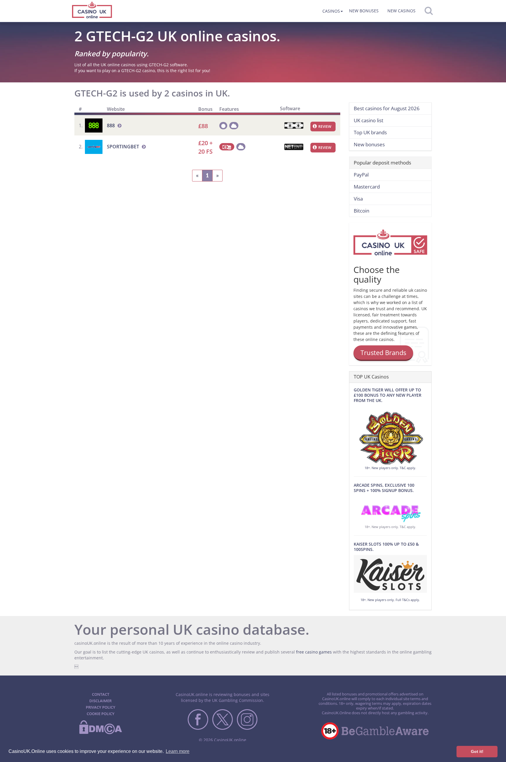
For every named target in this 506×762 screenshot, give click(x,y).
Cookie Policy (100, 713)
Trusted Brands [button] (383, 352)
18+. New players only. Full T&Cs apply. (390, 600)
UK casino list (368, 120)
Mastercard (367, 186)
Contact (100, 694)
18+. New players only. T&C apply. (390, 468)
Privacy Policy (100, 707)
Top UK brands (370, 132)
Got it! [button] (477, 751)
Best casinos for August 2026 (387, 108)
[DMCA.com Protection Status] (100, 733)
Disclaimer (100, 700)
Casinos (331, 11)
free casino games (314, 652)
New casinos (401, 10)
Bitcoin (361, 210)
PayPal (361, 174)
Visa (358, 198)
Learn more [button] (177, 751)
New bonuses (364, 10)
